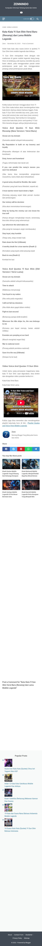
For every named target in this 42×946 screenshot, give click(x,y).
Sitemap (27, 938)
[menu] (5, 18)
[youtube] (21, 12)
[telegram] (36, 449)
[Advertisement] (21, 589)
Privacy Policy (17, 938)
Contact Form (18, 935)
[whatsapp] (28, 449)
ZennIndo (21, 4)
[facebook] (6, 449)
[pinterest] (21, 449)
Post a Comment (27, 43)
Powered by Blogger (24, 942)
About (10, 935)
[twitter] (13, 449)
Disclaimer (29, 935)
